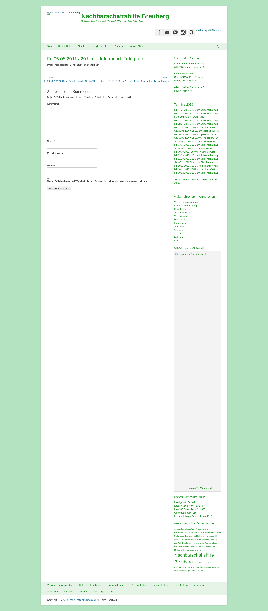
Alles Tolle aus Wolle (187, 529)
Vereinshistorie (181, 216)
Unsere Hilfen (65, 46)
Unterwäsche (179, 567)
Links (177, 240)
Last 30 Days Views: (185, 505)
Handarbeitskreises (189, 539)
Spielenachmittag (209, 109)
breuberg (208, 532)
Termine (82, 46)
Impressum (180, 223)
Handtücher (186, 543)
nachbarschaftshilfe (193, 550)
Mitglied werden (100, 46)
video (176, 571)
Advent (177, 529)
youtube (200, 571)
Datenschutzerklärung (185, 205)
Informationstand (198, 543)
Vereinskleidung (182, 212)
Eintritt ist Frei (190, 536)
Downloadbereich (183, 209)
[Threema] (215, 30)
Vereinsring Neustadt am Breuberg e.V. (204, 567)
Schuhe (204, 563)
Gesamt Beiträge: (183, 512)
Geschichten (180, 219)
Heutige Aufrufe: (182, 502)
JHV (202, 116)
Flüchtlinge (200, 536)
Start (49, 46)
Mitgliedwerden (179, 550)
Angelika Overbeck (203, 529)
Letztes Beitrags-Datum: (187, 516)
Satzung (178, 237)
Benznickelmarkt (180, 532)
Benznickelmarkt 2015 (196, 532)
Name (51, 141)
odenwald (197, 563)
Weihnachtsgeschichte (187, 571)
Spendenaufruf (213, 563)
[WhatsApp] (202, 30)
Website (51, 165)
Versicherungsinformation (187, 202)
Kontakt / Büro (137, 46)
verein (187, 567)
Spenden (118, 46)
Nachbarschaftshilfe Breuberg (125, 16)
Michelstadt (199, 546)
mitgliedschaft (210, 546)
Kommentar (54, 103)
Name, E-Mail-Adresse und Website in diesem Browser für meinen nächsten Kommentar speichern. (97, 181)
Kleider (192, 546)
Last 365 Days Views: (185, 509)
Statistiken (179, 226)
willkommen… (187, 90)
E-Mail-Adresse (56, 153)
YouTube (178, 233)
